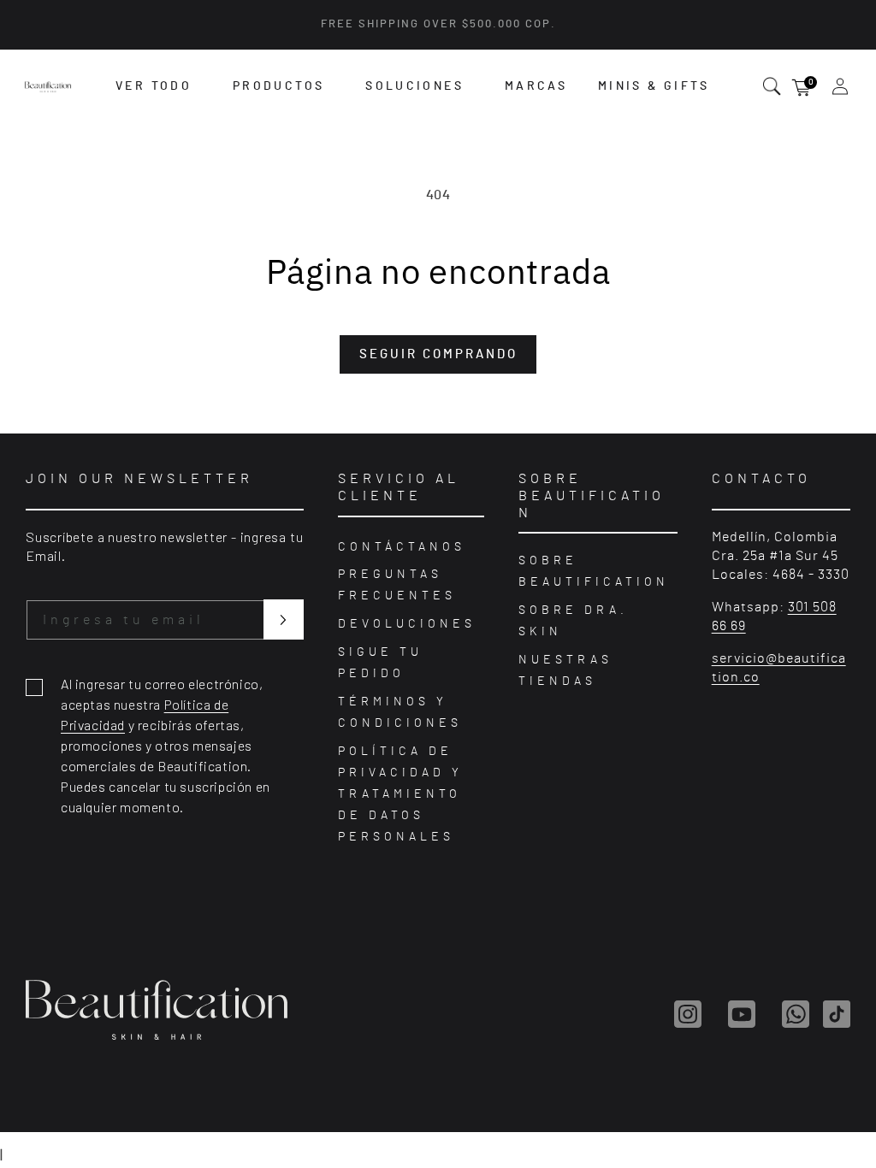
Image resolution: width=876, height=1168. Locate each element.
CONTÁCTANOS (401, 547)
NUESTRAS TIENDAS (565, 670)
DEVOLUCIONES (407, 624)
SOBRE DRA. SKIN (573, 621)
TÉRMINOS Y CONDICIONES (400, 712)
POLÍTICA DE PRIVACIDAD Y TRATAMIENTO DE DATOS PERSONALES (400, 795)
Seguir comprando (438, 354)
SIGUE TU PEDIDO (380, 663)
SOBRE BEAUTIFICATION (593, 571)
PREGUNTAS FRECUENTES (397, 585)
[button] (153, 86)
